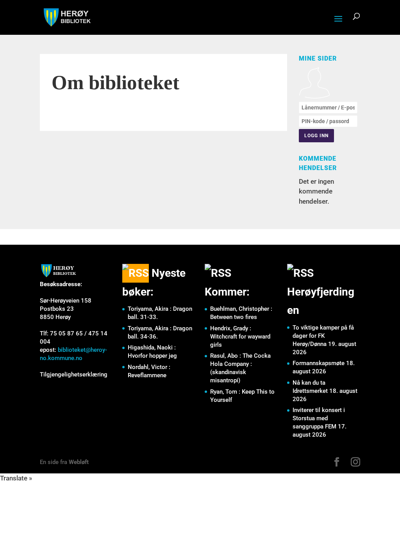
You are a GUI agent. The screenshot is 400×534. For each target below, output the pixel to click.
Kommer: (227, 291)
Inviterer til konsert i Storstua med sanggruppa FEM (319, 418)
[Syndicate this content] (135, 273)
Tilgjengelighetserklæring (73, 374)
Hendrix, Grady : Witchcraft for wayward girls (240, 336)
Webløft (79, 462)
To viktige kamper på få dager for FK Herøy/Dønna (323, 336)
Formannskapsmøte (319, 363)
